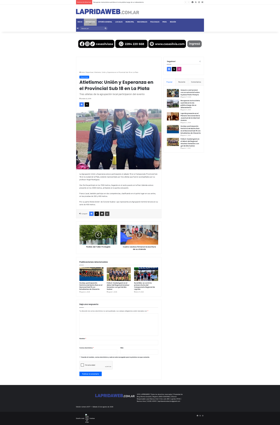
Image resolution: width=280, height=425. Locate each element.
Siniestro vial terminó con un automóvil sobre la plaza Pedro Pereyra (190, 92)
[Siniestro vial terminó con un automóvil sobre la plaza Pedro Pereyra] (173, 93)
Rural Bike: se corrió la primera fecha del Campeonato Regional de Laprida (144, 286)
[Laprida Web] (107, 11)
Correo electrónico (86, 348)
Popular (169, 82)
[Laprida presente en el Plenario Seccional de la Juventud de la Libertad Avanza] (173, 116)
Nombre (82, 338)
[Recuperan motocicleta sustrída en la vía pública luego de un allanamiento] (173, 103)
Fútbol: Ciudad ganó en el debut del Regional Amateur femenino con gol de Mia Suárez (118, 286)
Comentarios (196, 82)
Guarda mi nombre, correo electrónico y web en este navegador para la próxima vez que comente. (115, 357)
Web (121, 348)
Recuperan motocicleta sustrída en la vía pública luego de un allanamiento (190, 104)
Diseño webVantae (85, 418)
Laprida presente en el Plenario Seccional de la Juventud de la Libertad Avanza (190, 116)
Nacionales (142, 22)
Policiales (154, 22)
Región (173, 22)
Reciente (181, 82)
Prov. (164, 22)
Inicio (80, 22)
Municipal (130, 22)
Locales (118, 22)
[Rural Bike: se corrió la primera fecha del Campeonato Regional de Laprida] (146, 274)
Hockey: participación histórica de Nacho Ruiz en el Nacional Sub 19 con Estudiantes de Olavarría (90, 286)
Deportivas (90, 22)
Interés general (105, 22)
